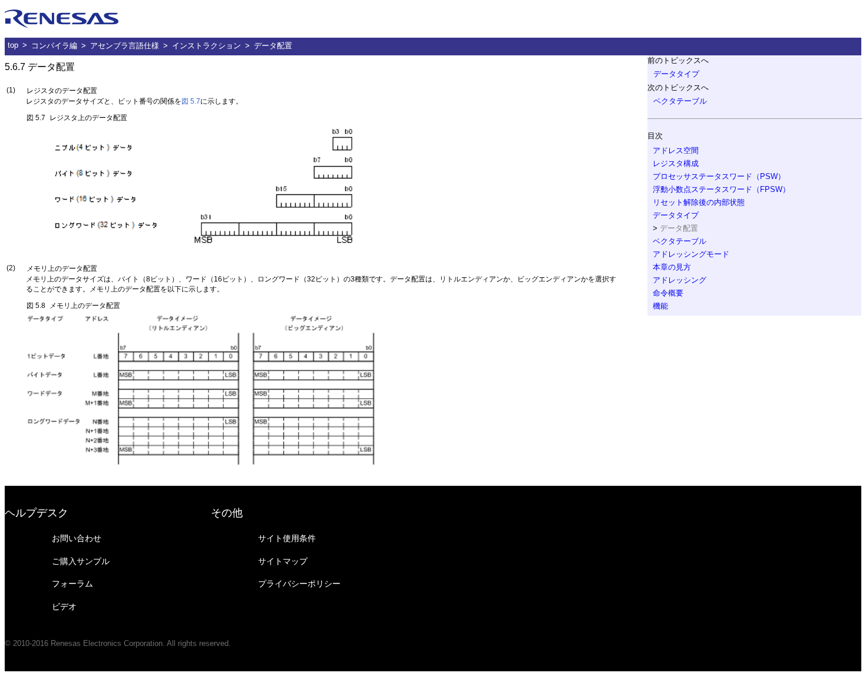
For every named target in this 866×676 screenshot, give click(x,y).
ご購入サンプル (81, 561)
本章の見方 (672, 267)
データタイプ (676, 73)
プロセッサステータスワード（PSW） (719, 176)
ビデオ (64, 606)
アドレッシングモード (691, 254)
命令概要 (668, 293)
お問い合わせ (76, 538)
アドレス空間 (676, 150)
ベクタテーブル (680, 101)
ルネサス (62, 18)
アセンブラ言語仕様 (124, 45)
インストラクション (206, 45)
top (13, 45)
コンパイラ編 (54, 45)
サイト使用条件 (287, 538)
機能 (660, 305)
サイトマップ (283, 561)
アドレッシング (679, 280)
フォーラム (72, 583)
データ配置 (273, 45)
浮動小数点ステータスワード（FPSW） (721, 189)
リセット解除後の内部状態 (699, 202)
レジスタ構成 (676, 163)
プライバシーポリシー (299, 583)
